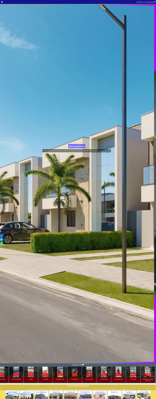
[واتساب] (1, 243)
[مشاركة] (1, 235)
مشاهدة (148, 375)
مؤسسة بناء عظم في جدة (78, 146)
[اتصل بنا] (1, 239)
